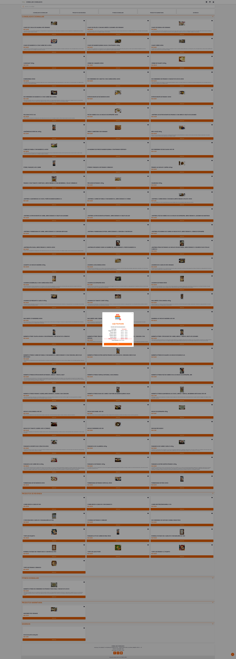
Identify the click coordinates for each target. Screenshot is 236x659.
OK (118, 344)
